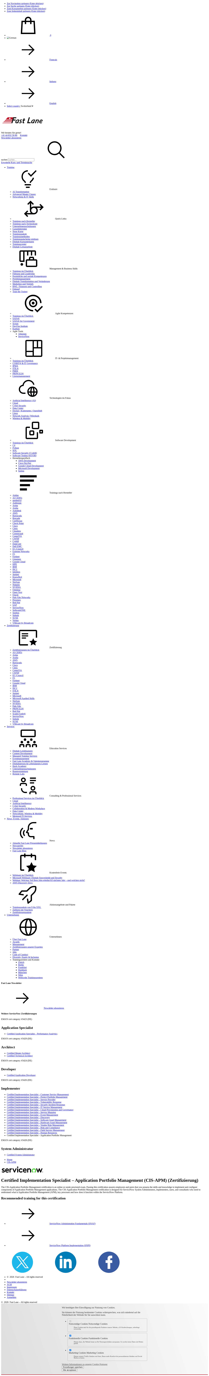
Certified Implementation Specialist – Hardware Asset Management (37, 1122)
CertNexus (17, 521)
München (22, 972)
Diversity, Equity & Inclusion (26, 957)
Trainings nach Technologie (25, 224)
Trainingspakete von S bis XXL (27, 907)
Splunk (16, 615)
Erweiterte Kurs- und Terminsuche (16, 162)
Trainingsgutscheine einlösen (25, 239)
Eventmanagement (21, 758)
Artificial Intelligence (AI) (24, 400)
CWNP (16, 538)
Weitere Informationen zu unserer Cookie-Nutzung (84, 1364)
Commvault (18, 533)
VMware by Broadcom (23, 623)
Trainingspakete (20, 234)
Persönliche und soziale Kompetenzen (30, 276)
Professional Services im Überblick (28, 798)
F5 (14, 554)
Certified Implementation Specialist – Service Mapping (31, 1112)
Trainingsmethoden (21, 236)
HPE (15, 564)
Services (10, 726)
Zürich (21, 962)
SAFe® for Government (23, 321)
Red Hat (16, 602)
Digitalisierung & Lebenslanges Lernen (30, 763)
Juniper (16, 574)
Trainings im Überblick (23, 271)
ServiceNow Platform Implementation (69, 1245)
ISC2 (15, 569)
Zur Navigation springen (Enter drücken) (25, 3)
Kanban (16, 329)
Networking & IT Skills (23, 197)
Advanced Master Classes (24, 194)
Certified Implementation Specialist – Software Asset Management (36, 1120)
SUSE (15, 618)
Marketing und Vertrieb (23, 284)
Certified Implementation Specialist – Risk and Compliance (33, 1127)
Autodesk (17, 510)
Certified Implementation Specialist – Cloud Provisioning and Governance (40, 1110)
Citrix (15, 528)
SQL (15, 450)
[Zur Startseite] (22, 130)
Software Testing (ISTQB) (24, 455)
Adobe (16, 495)
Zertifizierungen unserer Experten (28, 947)
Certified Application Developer (21, 1075)
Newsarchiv (18, 845)
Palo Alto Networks (21, 597)
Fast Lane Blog (19, 851)
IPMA (15, 366)
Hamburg (22, 970)
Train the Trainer (20, 291)
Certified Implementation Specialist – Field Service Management (36, 1130)
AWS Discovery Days (23, 883)
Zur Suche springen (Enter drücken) (23, 6)
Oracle (15, 595)
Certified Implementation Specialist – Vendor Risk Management (35, 1125)
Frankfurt (22, 967)
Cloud (15, 403)
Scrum (15, 323)
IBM (15, 567)
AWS (15, 513)
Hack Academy (19, 766)
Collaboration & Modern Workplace (29, 808)
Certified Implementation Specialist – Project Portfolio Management (37, 1097)
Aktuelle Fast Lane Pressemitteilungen (30, 843)
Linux (15, 413)
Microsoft (17, 579)
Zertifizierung (13, 625)
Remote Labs (18, 774)
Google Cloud (19, 561)
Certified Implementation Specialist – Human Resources (32, 1133)
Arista (15, 505)
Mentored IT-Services (22, 816)
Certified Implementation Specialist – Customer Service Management (38, 1094)
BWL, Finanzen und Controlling (27, 286)
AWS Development (27, 460)
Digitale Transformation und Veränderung (31, 281)
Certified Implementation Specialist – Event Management (32, 1115)
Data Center (18, 408)
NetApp (16, 582)
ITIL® (15, 368)
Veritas (16, 620)
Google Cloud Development (31, 466)
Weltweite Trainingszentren (30, 977)
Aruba (15, 508)
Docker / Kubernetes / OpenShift (27, 411)
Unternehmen (13, 915)
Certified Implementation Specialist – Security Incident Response (36, 1104)
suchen (4, 159)
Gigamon (17, 559)
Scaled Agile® (19, 714)
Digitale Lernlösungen (23, 751)
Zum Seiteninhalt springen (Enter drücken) (26, 11)
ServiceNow (23, 336)
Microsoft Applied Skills (23, 698)
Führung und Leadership (24, 274)
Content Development (22, 753)
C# (14, 445)
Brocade (16, 518)
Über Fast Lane (19, 939)
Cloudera (17, 531)
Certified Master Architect (18, 1053)
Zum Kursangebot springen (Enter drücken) (26, 8)
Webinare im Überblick (23, 875)
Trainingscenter (19, 244)
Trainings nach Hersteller (24, 221)
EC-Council (18, 549)
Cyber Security (19, 405)
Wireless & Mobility (22, 418)
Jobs (14, 952)
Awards (16, 942)
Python (16, 448)
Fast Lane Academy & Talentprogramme (31, 761)
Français (53, 59)
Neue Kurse (18, 231)
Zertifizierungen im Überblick (26, 650)
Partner (16, 949)
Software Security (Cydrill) (25, 453)
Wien (20, 975)
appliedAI (17, 500)
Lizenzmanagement (21, 376)
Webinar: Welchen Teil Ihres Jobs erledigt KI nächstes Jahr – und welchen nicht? (49, 880)
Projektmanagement (21, 279)
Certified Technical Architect (20, 1056)
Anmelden (11, 1297)
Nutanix (16, 584)
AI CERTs (17, 498)
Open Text (17, 592)
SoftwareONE (19, 610)
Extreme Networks (21, 551)
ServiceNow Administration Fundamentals (72, 1223)
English (52, 103)
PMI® (15, 371)
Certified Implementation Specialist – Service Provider (31, 1099)
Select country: (13, 106)
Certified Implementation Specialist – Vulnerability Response (34, 1102)
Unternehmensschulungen (24, 226)
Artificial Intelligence (22, 803)
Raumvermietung (20, 771)
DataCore (17, 544)
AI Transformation (21, 192)
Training (10, 167)
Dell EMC (17, 546)
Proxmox (17, 600)
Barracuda (17, 516)
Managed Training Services (25, 756)
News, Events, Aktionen (18, 819)
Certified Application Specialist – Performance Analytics (32, 1034)
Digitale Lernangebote (23, 247)
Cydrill (16, 541)
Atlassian (22, 334)
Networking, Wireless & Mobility (28, 813)
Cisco (15, 526)
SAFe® (16, 318)
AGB (9, 1284)
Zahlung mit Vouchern (23, 910)
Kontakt (23, 135)
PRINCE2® (18, 373)
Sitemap (10, 1295)
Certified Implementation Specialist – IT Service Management (34, 1107)
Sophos (16, 613)
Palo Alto (17, 706)
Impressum (12, 1287)
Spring (21, 471)
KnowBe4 (17, 577)
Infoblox (16, 572)
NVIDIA (17, 587)
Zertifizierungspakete (22, 912)
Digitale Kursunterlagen (23, 241)
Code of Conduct (20, 954)
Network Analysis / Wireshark (26, 416)
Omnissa (16, 590)
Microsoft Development (29, 468)
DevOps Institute (20, 326)
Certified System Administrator (21, 1155)
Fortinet (16, 556)
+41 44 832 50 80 (9, 135)
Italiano (52, 81)
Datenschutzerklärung (16, 1289)
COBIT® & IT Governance (25, 363)
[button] (27, 106)
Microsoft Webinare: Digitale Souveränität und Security (37, 878)
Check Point (18, 523)
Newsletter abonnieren (11, 138)
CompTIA (17, 536)
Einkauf (16, 289)
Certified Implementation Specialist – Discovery (28, 1117)
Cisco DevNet (24, 463)
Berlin (21, 965)
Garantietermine (20, 229)
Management (18, 944)
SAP (15, 605)
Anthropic (17, 503)
